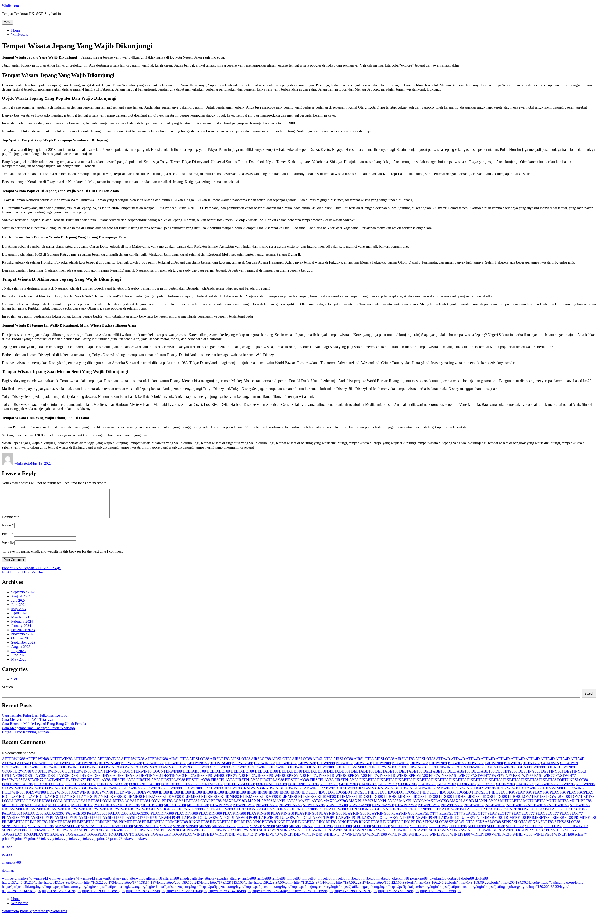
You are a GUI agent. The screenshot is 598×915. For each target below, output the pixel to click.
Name (8, 525)
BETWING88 (42, 763)
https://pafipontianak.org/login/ (462, 887)
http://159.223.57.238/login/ (398, 891)
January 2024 (21, 626)
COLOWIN (550, 763)
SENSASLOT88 (435, 822)
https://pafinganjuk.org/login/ (507, 887)
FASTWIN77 (459, 775)
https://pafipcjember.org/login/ (222, 887)
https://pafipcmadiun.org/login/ (267, 887)
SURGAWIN (269, 830)
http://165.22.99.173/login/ (103, 882)
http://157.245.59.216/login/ (22, 882)
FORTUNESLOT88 (572, 780)
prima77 (581, 834)
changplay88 (11, 862)
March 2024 (20, 617)
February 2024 (22, 621)
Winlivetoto (10, 6)
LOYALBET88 (533, 796)
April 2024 (19, 613)
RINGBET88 (199, 822)
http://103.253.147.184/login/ (229, 891)
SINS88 (166, 826)
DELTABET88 (194, 771)
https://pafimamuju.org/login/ (562, 882)
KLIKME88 (113, 796)
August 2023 (20, 647)
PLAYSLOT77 (426, 813)
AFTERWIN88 (13, 759)
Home (15, 30)
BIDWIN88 (307, 763)
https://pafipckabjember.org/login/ (414, 887)
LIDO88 (362, 796)
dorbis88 (453, 878)
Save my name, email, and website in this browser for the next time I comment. (65, 551)
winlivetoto (22, 463)
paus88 (7, 846)
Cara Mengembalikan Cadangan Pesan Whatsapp (38, 728)
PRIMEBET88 (491, 818)
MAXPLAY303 (235, 801)
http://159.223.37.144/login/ (314, 882)
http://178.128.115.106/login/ (231, 882)
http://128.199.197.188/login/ (103, 891)
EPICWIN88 (194, 775)
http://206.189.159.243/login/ (187, 882)
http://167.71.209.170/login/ (186, 891)
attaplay (185, 878)
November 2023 (23, 634)
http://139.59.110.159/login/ (312, 891)
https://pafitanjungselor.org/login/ (315, 887)
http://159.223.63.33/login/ (548, 887)
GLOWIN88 (545, 784)
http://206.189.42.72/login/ (145, 891)
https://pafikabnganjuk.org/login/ (364, 887)
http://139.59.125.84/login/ (272, 891)
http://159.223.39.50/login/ (273, 882)
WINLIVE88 (377, 834)
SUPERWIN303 (575, 826)
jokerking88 (400, 878)
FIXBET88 (367, 780)
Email (7, 534)
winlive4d (9, 878)
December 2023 (23, 630)
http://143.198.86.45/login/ (63, 882)
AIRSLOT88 (179, 759)
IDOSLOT (310, 792)
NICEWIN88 (474, 805)
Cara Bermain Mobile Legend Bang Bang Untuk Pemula (44, 724)
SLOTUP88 (323, 826)
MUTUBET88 (511, 801)
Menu (7, 22)
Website (8, 542)
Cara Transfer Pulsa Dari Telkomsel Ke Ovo (34, 715)
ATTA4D (443, 759)
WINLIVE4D (203, 834)
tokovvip (47, 839)
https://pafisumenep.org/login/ (177, 887)
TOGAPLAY (524, 830)
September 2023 (23, 642)
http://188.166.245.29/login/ (437, 882)
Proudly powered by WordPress (43, 911)
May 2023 (18, 659)
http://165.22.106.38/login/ (396, 882)
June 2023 (18, 655)
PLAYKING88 (162, 813)
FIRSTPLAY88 (99, 780)
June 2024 (18, 605)
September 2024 (23, 592)
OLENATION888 (162, 809)
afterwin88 (104, 878)
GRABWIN (212, 788)
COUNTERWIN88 (319, 767)
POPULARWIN (158, 818)
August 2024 (20, 596)
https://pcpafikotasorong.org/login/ (70, 887)
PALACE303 (470, 809)
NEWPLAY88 (221, 805)
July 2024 (18, 600)
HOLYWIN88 (462, 788)
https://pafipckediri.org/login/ (23, 887)
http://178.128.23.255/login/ (440, 891)
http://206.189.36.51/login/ (520, 882)
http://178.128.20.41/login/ (61, 891)
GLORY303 (329, 784)
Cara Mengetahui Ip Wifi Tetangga (27, 719)
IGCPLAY (517, 792)
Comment (10, 517)
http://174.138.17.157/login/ (144, 882)
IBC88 (164, 792)
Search (7, 687)
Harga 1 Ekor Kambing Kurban (25, 732)
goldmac (8, 870)
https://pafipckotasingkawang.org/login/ (126, 887)
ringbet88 (249, 878)
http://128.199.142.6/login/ (21, 891)
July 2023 (18, 651)
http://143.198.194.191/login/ (355, 891)
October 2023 (21, 638)
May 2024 (18, 609)
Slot (14, 679)
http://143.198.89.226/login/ (479, 882)
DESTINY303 (506, 771)
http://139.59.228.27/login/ (355, 882)
